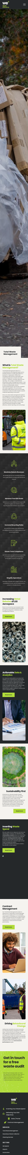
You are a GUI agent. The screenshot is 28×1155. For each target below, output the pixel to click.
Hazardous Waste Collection (11, 1134)
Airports (5, 1149)
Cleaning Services (8, 1137)
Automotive (6, 1152)
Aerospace (6, 1146)
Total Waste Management (10, 1131)
